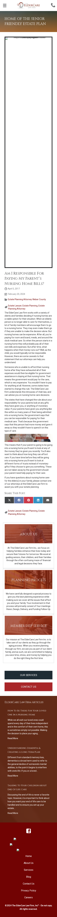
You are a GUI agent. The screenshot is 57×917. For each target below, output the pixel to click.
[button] (28, 675)
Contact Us (28, 883)
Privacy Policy (28, 890)
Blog (28, 876)
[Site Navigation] (5, 5)
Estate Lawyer (15, 305)
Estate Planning (30, 305)
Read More (13, 738)
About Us (28, 863)
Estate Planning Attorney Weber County (27, 299)
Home (28, 856)
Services (28, 869)
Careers (28, 897)
